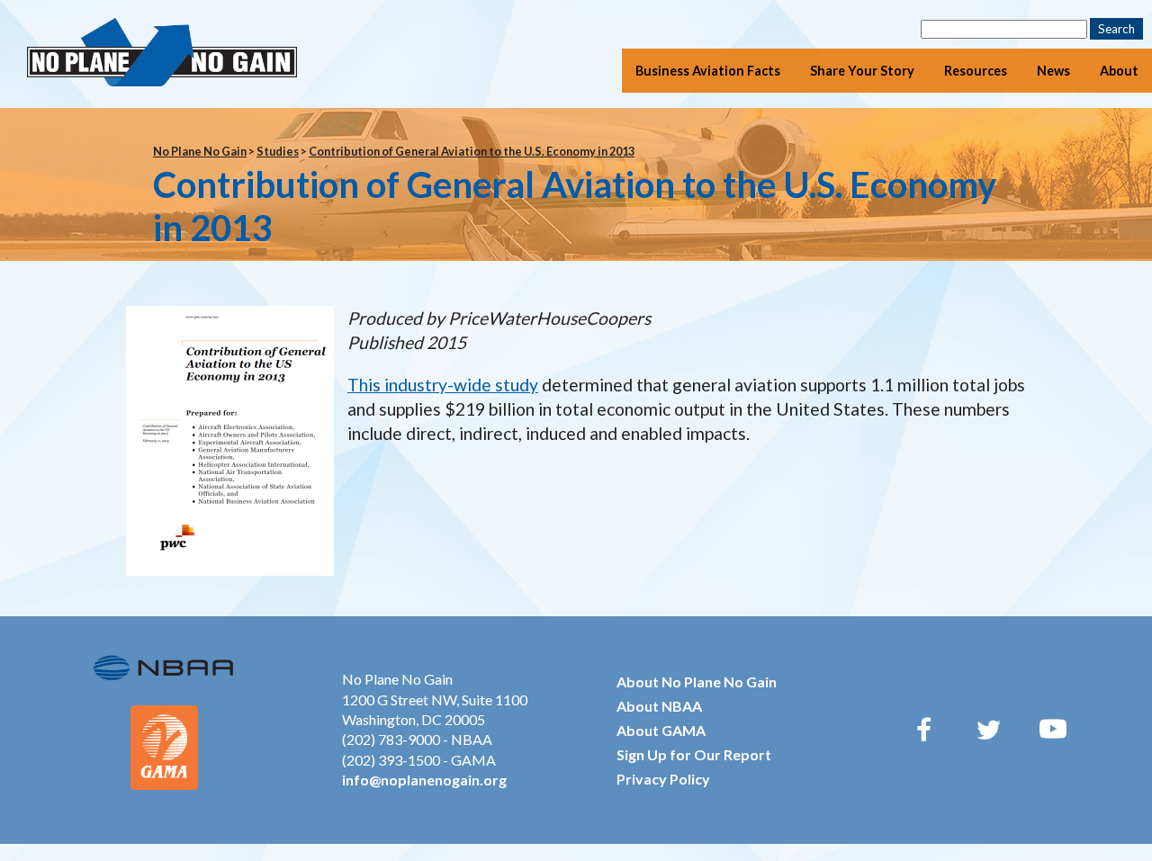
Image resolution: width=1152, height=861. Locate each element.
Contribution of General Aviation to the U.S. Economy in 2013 (471, 151)
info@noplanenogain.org (424, 779)
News (1053, 70)
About (1119, 70)
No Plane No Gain (200, 151)
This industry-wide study (442, 384)
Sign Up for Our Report (693, 754)
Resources (975, 70)
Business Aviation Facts (707, 70)
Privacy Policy (663, 778)
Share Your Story (862, 70)
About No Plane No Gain (696, 681)
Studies (277, 151)
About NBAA (659, 705)
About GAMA (661, 730)
